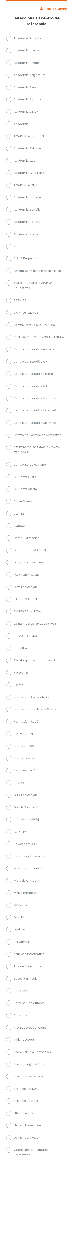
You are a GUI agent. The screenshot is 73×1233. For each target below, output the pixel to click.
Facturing (21, 672)
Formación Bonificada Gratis (35, 709)
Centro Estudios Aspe (30, 464)
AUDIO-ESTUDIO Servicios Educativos (33, 285)
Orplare (19, 929)
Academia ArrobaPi (28, 63)
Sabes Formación (27, 978)
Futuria (19, 783)
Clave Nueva (23, 501)
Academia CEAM (26, 111)
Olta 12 (19, 917)
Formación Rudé (26, 721)
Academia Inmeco (27, 197)
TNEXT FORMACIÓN (29, 1076)
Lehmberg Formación (30, 856)
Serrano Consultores (29, 1003)
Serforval (20, 990)
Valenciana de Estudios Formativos (31, 1152)
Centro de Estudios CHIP (32, 361)
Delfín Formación (27, 538)
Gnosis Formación (27, 807)
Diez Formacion (25, 587)
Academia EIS (24, 124)
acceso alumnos (55, 9)
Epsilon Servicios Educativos (35, 623)
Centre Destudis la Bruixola (34, 325)
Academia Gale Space (30, 173)
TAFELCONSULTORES (30, 1027)
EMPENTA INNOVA (27, 611)
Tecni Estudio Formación (32, 1052)
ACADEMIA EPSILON (29, 136)
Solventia (20, 1015)
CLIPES (19, 513)
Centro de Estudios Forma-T (35, 374)
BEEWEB (20, 300)
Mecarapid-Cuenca (28, 868)
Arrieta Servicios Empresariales (37, 270)
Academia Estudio (27, 148)
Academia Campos (28, 99)
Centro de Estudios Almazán (35, 349)
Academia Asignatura (30, 75)
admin (18, 246)
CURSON (20, 526)
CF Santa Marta (25, 489)
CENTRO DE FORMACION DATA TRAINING (37, 449)
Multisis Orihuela (26, 880)
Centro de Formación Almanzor (37, 435)
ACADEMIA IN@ (25, 185)
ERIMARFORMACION (29, 636)
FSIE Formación (25, 770)
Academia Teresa (27, 234)
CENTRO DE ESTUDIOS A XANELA (39, 337)
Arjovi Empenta (25, 258)
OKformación (23, 905)
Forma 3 (20, 685)
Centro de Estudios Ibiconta (34, 398)
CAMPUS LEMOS (26, 312)
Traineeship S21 (25, 1089)
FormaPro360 (24, 746)
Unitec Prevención (27, 1125)
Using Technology (27, 1137)
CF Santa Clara (25, 477)
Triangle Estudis (26, 1101)
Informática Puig (26, 819)
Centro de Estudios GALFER (34, 386)
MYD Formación (25, 893)
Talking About (24, 1039)
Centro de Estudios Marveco (35, 423)
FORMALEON (23, 734)
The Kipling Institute (29, 1064)
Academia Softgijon (28, 209)
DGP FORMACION (26, 575)
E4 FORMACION (25, 599)
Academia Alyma (26, 50)
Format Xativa (24, 758)
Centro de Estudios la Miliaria (36, 410)
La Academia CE (26, 844)
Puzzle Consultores (28, 966)
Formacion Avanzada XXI (32, 697)
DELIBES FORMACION (30, 550)
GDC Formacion (25, 795)
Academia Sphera (27, 222)
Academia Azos (25, 87)
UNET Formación (26, 1113)
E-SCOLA (20, 648)
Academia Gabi (25, 160)
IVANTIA (20, 831)
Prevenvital (22, 942)
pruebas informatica (29, 954)
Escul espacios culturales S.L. (36, 660)
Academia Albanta (27, 38)
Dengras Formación (28, 562)
